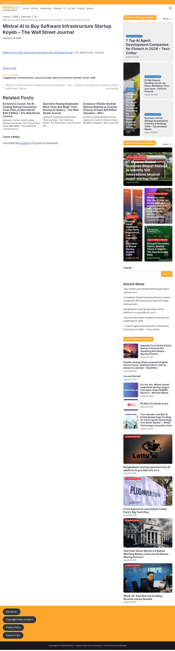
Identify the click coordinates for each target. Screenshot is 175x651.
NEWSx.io (11, 7)
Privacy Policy (13, 627)
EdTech (34, 8)
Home (26, 8)
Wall (92, 77)
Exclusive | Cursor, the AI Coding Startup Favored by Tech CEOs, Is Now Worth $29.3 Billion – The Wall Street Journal (21, 110)
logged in (26, 143)
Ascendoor (96, 645)
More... (166, 19)
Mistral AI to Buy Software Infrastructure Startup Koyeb (38, 52)
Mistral (56, 77)
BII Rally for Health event (154, 403)
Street (85, 77)
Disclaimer (11, 611)
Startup (77, 77)
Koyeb (47, 77)
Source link (9, 68)
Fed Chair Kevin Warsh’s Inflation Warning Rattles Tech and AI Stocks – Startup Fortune (146, 554)
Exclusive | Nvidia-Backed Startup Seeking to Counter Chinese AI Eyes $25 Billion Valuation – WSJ (100, 108)
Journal (38, 77)
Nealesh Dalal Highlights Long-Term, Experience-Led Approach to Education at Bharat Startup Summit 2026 (133, 238)
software (66, 77)
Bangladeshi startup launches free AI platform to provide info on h (143, 311)
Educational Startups (136, 157)
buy (14, 77)
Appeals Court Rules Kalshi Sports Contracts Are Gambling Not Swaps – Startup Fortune (155, 349)
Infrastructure (25, 77)
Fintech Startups (134, 36)
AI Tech (71, 8)
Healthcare (45, 8)
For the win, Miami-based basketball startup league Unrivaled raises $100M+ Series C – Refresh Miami (154, 388)
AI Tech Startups (10, 75)
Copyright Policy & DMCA (19, 619)
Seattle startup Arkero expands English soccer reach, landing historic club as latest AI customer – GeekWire (145, 365)
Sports (90, 8)
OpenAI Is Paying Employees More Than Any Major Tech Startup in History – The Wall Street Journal (61, 108)
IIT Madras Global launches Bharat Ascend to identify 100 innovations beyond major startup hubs (146, 170)
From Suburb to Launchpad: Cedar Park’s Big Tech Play (145, 510)
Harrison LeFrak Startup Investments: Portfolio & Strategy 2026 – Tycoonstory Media (156, 124)
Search (127, 267)
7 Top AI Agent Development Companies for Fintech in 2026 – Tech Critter (148, 46)
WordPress (121, 645)
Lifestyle (57, 8)
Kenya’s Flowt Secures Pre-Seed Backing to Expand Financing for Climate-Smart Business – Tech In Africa (131, 111)
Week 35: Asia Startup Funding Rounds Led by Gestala (142, 597)
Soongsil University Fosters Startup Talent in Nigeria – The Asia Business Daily (158, 249)
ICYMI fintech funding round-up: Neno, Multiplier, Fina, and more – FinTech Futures (157, 86)
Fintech (81, 8)
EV (65, 8)
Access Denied (131, 376)
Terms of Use (13, 635)
